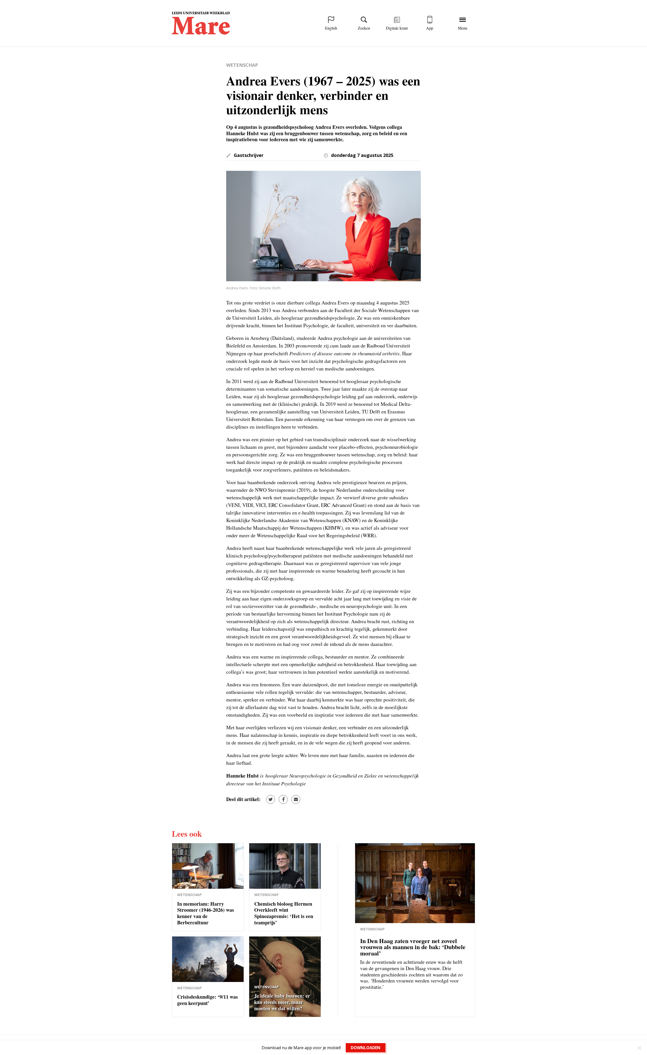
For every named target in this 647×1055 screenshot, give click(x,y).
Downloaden (365, 1047)
